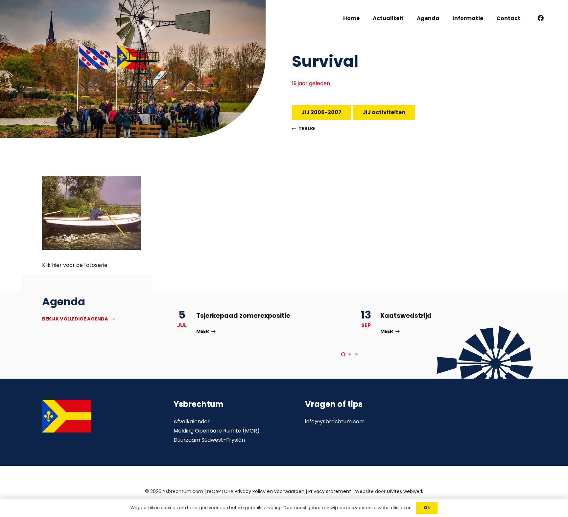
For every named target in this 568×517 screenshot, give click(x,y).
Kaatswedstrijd (406, 315)
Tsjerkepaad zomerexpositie (243, 315)
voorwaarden (289, 491)
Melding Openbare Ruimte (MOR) (217, 431)
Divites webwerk (405, 491)
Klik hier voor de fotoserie (74, 265)
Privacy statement (329, 491)
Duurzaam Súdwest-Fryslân (209, 440)
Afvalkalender (192, 421)
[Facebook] (540, 18)
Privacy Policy (250, 491)
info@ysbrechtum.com (335, 421)
